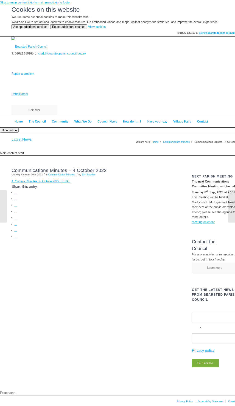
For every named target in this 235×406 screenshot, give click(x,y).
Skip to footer (61, 2)
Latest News (21, 139)
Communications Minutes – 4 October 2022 (59, 170)
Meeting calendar (203, 222)
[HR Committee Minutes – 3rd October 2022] (3, 206)
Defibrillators (19, 94)
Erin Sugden (88, 174)
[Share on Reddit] (15, 230)
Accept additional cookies (30, 27)
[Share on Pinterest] (15, 211)
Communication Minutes (61, 174)
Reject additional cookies (68, 27)
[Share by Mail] (15, 236)
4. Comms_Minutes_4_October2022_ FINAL (40, 181)
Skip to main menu (40, 2)
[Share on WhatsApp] (15, 205)
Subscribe (205, 363)
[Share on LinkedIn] (15, 217)
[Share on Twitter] (15, 198)
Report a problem (22, 73)
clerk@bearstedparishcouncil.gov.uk (62, 53)
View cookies (97, 27)
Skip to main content (14, 2)
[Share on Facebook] (15, 192)
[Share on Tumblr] (15, 224)
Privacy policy (203, 350)
